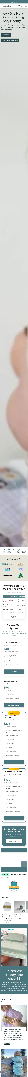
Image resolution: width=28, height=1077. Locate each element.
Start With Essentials (14, 762)
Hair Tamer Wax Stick (19, 915)
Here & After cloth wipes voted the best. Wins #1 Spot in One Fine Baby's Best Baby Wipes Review (13, 1032)
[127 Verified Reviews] (14, 892)
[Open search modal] (19, 6)
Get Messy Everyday (14, 705)
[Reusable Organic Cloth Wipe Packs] (7, 907)
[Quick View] (11, 911)
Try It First (14, 671)
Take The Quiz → (14, 841)
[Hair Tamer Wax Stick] (19, 907)
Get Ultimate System (14, 818)
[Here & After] (6, 6)
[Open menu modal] (25, 6)
